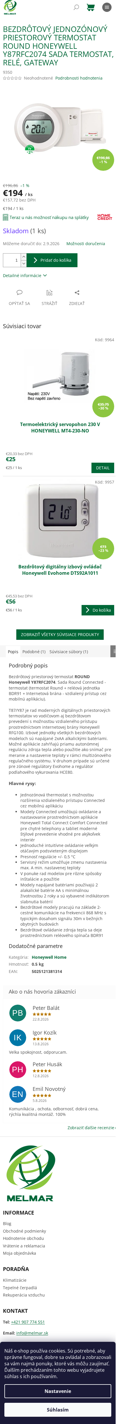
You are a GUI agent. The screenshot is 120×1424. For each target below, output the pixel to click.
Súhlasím (58, 1410)
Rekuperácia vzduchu (24, 1295)
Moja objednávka (19, 1253)
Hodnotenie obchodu (23, 1238)
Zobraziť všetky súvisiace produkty (60, 634)
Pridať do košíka (55, 260)
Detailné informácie (22, 275)
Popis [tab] (13, 651)
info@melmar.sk (32, 1333)
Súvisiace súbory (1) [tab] (69, 651)
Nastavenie (58, 1391)
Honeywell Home (49, 957)
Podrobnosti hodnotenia (79, 78)
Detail (103, 468)
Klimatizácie (15, 1280)
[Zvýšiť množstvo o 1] (24, 257)
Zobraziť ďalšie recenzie (91, 1127)
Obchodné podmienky (24, 1231)
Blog (7, 1223)
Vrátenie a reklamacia (24, 1246)
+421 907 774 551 (28, 1322)
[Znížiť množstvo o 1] (24, 263)
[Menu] (107, 7)
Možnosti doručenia (85, 243)
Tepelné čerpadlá (20, 1287)
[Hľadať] (76, 7)
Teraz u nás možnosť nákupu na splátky (49, 217)
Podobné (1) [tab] (33, 651)
